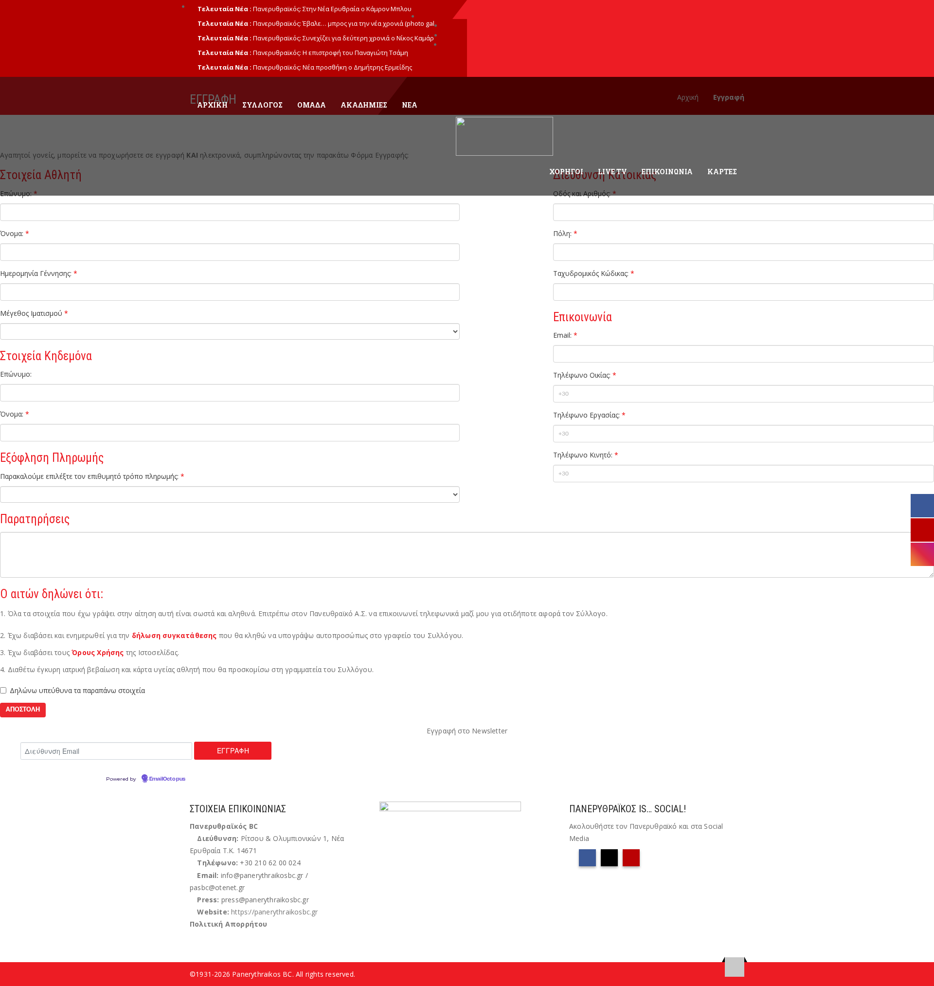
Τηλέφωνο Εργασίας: (589, 415)
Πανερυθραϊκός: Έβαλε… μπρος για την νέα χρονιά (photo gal (343, 23)
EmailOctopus (167, 779)
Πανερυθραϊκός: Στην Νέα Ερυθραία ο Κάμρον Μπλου (332, 8)
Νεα (409, 105)
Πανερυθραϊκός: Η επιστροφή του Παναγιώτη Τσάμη (330, 52)
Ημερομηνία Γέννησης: (38, 273)
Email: (565, 335)
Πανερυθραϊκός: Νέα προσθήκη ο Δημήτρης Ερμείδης (332, 67)
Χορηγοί (566, 171)
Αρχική (212, 105)
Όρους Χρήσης (98, 652)
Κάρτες (722, 171)
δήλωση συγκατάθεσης (174, 635)
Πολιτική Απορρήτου (229, 924)
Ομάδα (311, 105)
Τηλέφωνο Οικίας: (584, 375)
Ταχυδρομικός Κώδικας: (593, 273)
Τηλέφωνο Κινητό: (585, 454)
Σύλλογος (262, 105)
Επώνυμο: (16, 374)
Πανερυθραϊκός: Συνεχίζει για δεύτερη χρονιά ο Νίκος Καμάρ (343, 38)
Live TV (612, 171)
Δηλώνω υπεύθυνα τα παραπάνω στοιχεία (77, 690)
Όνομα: (14, 233)
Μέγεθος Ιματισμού (34, 313)
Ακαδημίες (364, 105)
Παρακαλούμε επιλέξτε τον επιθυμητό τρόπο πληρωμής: (92, 476)
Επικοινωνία (667, 171)
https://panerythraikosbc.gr (274, 911)
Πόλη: (565, 233)
